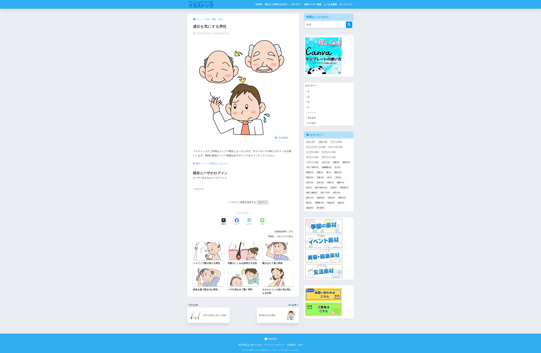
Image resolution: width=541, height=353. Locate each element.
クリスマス (312, 152)
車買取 (319, 203)
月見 (338, 177)
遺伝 (291, 236)
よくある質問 (330, 4)
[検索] (349, 25)
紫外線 (344, 188)
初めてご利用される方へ (276, 4)
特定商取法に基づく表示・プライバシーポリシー (262, 345)
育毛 (291, 231)
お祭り (323, 142)
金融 (309, 208)
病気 (330, 182)
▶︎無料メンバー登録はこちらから (211, 163)
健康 (346, 162)
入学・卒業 (312, 167)
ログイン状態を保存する (243, 202)
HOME (259, 4)
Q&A (300, 345)
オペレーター (335, 147)
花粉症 (320, 198)
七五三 (326, 162)
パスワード (198, 189)
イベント (311, 112)
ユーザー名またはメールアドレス (210, 178)
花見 (331, 198)
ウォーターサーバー (315, 147)
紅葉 (334, 188)
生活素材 (311, 123)
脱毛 (309, 198)
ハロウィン (312, 162)
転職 (330, 203)
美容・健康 (311, 193)
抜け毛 (281, 236)
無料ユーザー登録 (312, 4)
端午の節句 (321, 188)
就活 (309, 177)
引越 (320, 177)
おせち (310, 142)
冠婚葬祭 (326, 167)
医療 (309, 172)
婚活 (337, 172)
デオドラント (329, 157)
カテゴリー (296, 4)
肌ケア (325, 193)
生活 (320, 182)
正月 (309, 182)
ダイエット (312, 157)
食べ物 (320, 208)
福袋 (340, 182)
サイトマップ (346, 4)
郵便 (341, 203)
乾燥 (336, 162)
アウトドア (336, 142)
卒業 (320, 172)
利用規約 (291, 345)
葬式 (342, 198)
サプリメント (329, 152)
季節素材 (311, 118)
